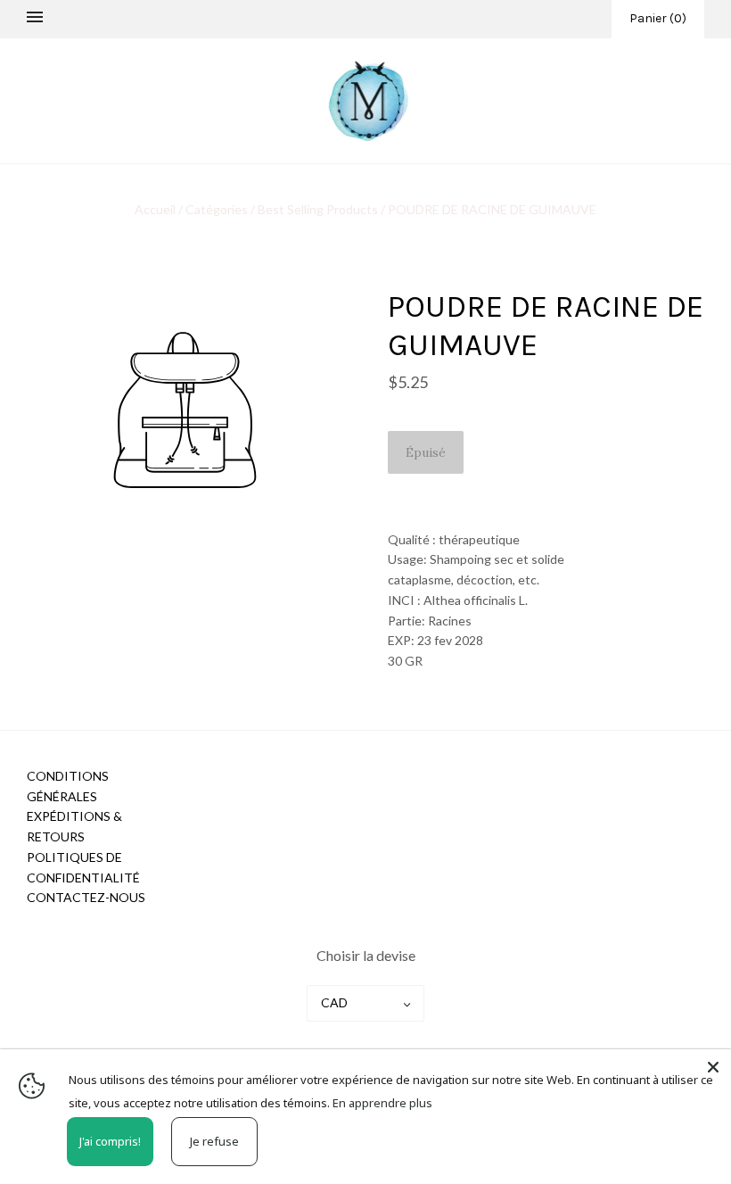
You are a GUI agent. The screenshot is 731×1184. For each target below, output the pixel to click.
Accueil (156, 209)
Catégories (216, 209)
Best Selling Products (318, 209)
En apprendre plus (382, 1103)
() (657, 18)
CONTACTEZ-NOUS (86, 897)
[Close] (713, 1067)
